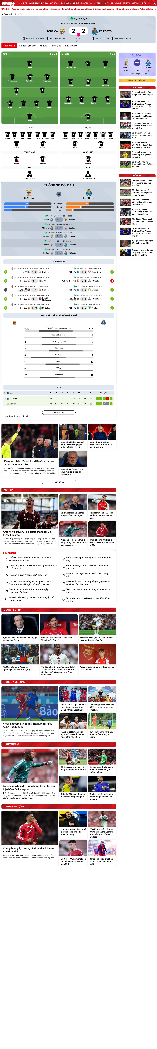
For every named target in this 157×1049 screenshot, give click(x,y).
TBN (99, 3)
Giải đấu (53, 3)
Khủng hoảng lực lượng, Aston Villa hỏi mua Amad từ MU (120, 9)
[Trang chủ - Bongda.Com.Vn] (8, 3)
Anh (91, 3)
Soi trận (126, 3)
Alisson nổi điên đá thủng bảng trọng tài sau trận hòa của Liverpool (59, 9)
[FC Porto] (103, 322)
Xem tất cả (59, 412)
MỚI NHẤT (23, 3)
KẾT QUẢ (44, 3)
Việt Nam (136, 3)
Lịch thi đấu (34, 3)
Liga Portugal (80, 18)
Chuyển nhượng (80, 3)
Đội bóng (65, 3)
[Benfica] (14, 322)
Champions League (113, 3)
